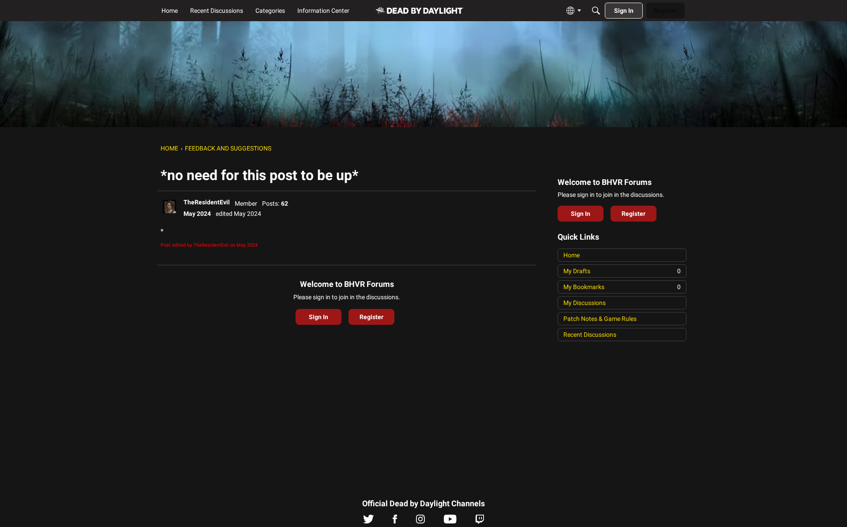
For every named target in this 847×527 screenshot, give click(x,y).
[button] (169, 206)
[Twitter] (368, 521)
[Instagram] (420, 521)
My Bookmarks (622, 286)
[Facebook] (395, 521)
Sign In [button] (318, 316)
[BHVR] (420, 11)
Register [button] (371, 316)
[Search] (596, 11)
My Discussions (584, 302)
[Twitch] (480, 521)
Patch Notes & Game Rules (600, 318)
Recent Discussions (589, 334)
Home (571, 255)
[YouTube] (450, 521)
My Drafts (622, 271)
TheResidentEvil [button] (207, 202)
